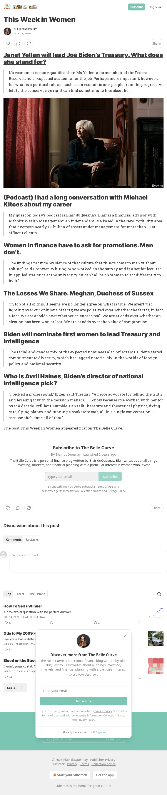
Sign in (155, 7)
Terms (84, 764)
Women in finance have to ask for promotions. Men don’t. (78, 249)
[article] (83, 614)
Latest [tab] (19, 594)
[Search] (159, 594)
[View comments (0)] (18, 43)
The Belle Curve (107, 428)
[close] (125, 635)
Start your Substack (72, 775)
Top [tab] (8, 594)
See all (12, 687)
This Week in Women (40, 428)
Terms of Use (50, 715)
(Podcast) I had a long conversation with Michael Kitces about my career (75, 201)
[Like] (7, 43)
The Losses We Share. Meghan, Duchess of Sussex (78, 293)
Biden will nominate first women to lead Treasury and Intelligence (81, 337)
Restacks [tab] (32, 540)
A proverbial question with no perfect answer (37, 612)
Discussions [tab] (37, 594)
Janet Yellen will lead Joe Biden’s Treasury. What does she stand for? (83, 58)
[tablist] (22, 539)
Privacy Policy (103, 711)
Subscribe (137, 7)
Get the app (105, 775)
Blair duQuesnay (25, 29)
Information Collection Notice (106, 715)
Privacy (72, 764)
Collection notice (104, 764)
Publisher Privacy (102, 760)
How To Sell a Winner (22, 606)
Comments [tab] (14, 540)
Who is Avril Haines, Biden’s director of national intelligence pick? (73, 379)
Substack (61, 786)
